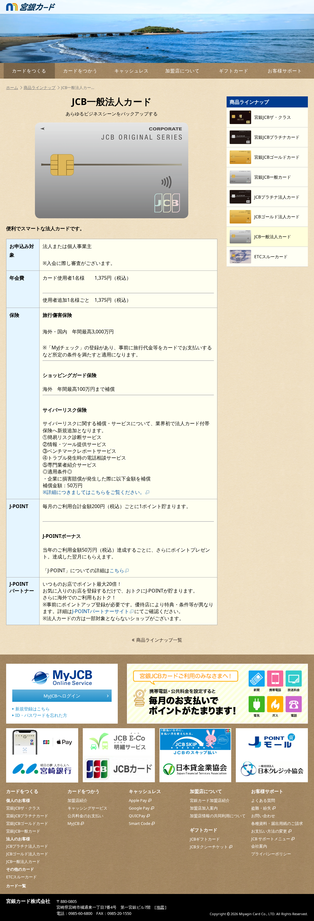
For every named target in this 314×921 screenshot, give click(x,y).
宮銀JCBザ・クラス (23, 808)
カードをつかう (80, 71)
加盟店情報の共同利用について (218, 815)
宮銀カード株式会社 (28, 901)
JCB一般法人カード (23, 861)
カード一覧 (16, 885)
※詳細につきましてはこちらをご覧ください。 (94, 492)
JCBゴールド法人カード (27, 854)
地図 (160, 907)
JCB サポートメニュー (270, 838)
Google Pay (139, 808)
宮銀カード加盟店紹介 (210, 800)
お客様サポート (285, 71)
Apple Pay (138, 800)
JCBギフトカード (205, 839)
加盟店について (182, 71)
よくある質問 (263, 800)
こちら (116, 570)
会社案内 (259, 846)
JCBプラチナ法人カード (27, 846)
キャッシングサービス (87, 808)
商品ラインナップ (40, 87)
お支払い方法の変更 (269, 831)
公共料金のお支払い (85, 815)
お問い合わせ (263, 815)
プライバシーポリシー (271, 854)
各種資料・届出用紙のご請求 (277, 823)
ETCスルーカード (21, 877)
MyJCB (73, 823)
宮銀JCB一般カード (23, 831)
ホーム (12, 87)
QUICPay (137, 815)
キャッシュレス (131, 71)
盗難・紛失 (261, 808)
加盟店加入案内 (204, 808)
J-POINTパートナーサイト (100, 611)
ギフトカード (233, 71)
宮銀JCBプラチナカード (27, 815)
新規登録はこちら (32, 708)
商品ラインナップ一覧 (159, 640)
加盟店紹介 (77, 800)
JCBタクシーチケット (209, 846)
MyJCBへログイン (62, 696)
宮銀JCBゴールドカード (27, 823)
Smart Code (139, 823)
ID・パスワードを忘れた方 (41, 715)
